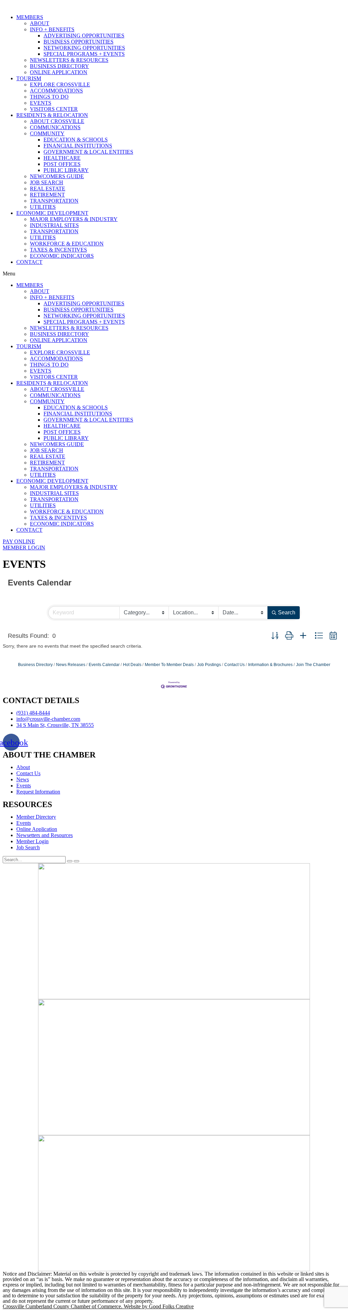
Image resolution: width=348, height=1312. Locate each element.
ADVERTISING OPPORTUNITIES (84, 35)
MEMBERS (29, 17)
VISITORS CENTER (54, 109)
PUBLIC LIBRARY (66, 170)
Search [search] (286, 612)
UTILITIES (43, 207)
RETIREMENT (47, 195)
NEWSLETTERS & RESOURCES (69, 60)
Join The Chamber (313, 664)
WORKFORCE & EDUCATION (67, 243)
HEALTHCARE (62, 158)
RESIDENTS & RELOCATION (52, 115)
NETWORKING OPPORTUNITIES (84, 48)
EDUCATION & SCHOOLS (76, 139)
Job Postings (209, 664)
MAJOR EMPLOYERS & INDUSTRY (74, 219)
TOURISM (28, 78)
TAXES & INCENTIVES (58, 250)
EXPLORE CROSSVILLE (60, 84)
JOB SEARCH (46, 182)
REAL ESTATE (47, 188)
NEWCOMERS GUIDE (57, 176)
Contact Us (234, 664)
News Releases (70, 664)
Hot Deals (132, 664)
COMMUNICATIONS (55, 127)
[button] (174, 274)
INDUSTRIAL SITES (54, 225)
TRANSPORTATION (54, 201)
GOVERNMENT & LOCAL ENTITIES (88, 152)
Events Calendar (104, 664)
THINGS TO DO (49, 97)
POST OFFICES (62, 164)
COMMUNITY (47, 133)
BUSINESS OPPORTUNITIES (79, 42)
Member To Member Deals (169, 664)
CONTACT (29, 262)
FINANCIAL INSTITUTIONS (78, 146)
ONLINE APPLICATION (58, 72)
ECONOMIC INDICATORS (62, 256)
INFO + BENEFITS (52, 29)
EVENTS (40, 103)
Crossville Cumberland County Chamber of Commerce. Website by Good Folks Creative (98, 1306)
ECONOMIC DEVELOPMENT (52, 213)
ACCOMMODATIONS (56, 90)
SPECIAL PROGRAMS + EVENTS (84, 54)
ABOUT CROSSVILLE (57, 121)
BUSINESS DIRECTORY (59, 66)
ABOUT (39, 23)
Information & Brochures (270, 664)
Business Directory (35, 664)
